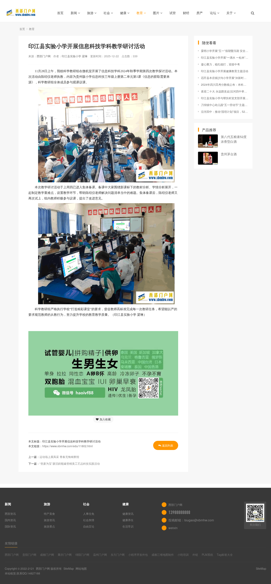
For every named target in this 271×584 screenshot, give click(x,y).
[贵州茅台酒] (208, 158)
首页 (60, 13)
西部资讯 (10, 514)
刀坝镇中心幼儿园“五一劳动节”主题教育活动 (225, 105)
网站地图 (81, 568)
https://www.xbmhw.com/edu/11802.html (67, 446)
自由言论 (88, 526)
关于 (229, 13)
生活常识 (128, 526)
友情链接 (11, 543)
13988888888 (179, 512)
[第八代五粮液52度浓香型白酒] (208, 141)
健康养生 (128, 520)
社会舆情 (88, 520)
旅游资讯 (49, 520)
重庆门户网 (65, 555)
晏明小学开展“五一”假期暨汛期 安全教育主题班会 (225, 51)
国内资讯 (10, 520)
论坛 (213, 13)
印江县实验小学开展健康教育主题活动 (224, 71)
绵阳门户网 (82, 555)
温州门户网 (100, 555)
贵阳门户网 (29, 555)
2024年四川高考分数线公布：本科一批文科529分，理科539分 (225, 84)
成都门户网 (47, 555)
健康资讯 (128, 514)
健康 (123, 13)
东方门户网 (118, 555)
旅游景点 (49, 526)
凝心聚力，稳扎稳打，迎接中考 (220, 64)
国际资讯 (10, 526)
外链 (195, 555)
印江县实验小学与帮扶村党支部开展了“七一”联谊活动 (225, 98)
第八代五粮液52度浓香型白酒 (234, 139)
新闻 (74, 13)
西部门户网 (44, 56)
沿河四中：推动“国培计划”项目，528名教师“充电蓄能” (225, 112)
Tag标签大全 (225, 555)
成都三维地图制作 (163, 555)
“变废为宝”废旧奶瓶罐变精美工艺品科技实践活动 (69, 463)
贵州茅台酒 (229, 154)
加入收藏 (105, 419)
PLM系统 (207, 555)
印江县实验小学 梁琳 (74, 56)
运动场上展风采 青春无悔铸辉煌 (59, 457)
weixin (173, 528)
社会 (107, 13)
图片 (156, 13)
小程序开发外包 (138, 555)
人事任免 (88, 514)
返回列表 (167, 445)
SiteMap (68, 568)
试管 (172, 13)
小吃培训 (183, 555)
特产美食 (49, 514)
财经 (186, 13)
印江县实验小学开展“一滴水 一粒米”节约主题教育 (225, 57)
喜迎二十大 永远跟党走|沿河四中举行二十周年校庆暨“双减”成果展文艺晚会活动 (225, 91)
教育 (139, 13)
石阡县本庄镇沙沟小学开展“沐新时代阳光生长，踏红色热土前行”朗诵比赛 (225, 78)
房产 (199, 13)
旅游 (90, 13)
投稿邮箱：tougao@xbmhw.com (191, 520)
